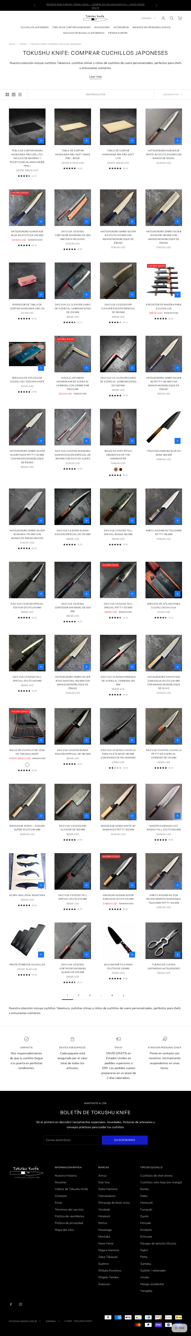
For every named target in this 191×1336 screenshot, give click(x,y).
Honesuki (146, 1203)
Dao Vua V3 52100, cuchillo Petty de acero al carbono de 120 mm (164, 754)
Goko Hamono (108, 1189)
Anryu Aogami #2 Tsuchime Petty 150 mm (164, 532)
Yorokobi (104, 1210)
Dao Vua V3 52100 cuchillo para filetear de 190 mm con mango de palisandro (118, 754)
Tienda (22, 44)
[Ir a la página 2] (123, 995)
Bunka (144, 1189)
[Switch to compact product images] (20, 94)
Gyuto (144, 1216)
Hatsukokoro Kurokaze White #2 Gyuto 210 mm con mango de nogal (164, 154)
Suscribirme (124, 1140)
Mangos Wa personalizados (151, 27)
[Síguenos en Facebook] (11, 1304)
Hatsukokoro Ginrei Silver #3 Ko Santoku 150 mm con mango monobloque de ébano (72, 682)
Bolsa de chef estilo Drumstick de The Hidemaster (118, 454)
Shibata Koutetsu (109, 1271)
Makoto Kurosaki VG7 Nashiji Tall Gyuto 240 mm (164, 827)
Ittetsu (102, 1223)
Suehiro (103, 1264)
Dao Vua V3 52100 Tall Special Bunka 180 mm (118, 532)
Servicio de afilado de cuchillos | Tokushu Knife (27, 379)
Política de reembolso (69, 1216)
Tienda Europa (118, 33)
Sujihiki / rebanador (153, 1271)
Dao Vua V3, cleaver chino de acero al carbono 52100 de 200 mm (118, 381)
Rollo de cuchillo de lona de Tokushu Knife (27, 752)
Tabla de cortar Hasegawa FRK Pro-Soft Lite (118, 154)
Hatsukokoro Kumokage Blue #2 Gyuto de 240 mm (27, 233)
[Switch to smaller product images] (13, 94)
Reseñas (60, 1182)
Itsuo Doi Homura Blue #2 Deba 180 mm (164, 452)
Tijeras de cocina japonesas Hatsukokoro (164, 966)
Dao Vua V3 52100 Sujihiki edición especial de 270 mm (73, 532)
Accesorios (121, 27)
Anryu (102, 1176)
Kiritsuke (146, 1237)
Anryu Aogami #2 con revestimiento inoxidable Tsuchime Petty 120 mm (163, 899)
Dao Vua (103, 1182)
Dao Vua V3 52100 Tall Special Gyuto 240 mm (27, 678)
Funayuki (146, 1210)
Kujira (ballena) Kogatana (27, 895)
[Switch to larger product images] (7, 94)
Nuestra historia (65, 1176)
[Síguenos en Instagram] (20, 1304)
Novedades (101, 27)
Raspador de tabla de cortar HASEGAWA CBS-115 (27, 306)
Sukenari (104, 1284)
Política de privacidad (69, 1223)
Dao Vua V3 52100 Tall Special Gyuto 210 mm (72, 897)
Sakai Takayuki (108, 1257)
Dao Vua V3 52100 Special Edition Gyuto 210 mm (27, 605)
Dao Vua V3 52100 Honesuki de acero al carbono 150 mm (118, 680)
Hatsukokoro (106, 1196)
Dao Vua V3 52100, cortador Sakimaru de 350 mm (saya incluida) (72, 235)
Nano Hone (105, 1243)
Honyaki (145, 1223)
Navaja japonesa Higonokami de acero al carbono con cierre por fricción (72, 383)
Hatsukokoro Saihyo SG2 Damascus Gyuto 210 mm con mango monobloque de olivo (163, 682)
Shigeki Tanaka (108, 1277)
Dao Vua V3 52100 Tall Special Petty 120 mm (118, 605)
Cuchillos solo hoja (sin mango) (161, 1182)
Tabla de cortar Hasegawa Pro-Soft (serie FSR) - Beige (72, 154)
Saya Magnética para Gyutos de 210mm (118, 966)
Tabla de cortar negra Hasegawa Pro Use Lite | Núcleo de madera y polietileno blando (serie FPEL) (27, 158)
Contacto (61, 1196)
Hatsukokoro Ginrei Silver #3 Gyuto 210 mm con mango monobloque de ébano (118, 237)
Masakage (105, 1230)
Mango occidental (152, 1284)
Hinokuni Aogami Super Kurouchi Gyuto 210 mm (118, 897)
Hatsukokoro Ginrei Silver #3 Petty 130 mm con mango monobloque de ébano (163, 383)
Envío (58, 1203)
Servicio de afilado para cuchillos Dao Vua (163, 605)
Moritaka (104, 1237)
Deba (143, 1196)
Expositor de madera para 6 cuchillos (163, 306)
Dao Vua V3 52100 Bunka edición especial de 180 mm (73, 752)
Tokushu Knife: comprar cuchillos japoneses (55, 44)
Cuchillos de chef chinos (156, 1176)
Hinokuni (104, 1216)
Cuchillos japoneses (34, 27)
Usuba (144, 1277)
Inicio (12, 44)
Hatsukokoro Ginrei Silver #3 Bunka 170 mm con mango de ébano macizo (27, 534)
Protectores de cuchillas (27, 964)
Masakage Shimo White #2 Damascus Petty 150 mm (118, 827)
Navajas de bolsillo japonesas (83, 33)
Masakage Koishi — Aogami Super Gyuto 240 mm (27, 827)
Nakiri (144, 1250)
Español (147, 18)
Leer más (95, 77)
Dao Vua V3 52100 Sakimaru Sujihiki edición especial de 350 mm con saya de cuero (73, 454)
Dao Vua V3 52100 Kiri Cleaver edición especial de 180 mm (118, 308)
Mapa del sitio (64, 1230)
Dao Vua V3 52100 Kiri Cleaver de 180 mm (73, 827)
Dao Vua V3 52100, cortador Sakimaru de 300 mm (73, 607)
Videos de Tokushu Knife (71, 1189)
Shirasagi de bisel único (114, 1203)
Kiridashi (146, 1230)
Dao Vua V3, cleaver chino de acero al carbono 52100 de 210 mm (73, 308)
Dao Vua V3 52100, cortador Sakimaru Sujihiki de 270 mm (72, 968)
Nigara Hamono (108, 1250)
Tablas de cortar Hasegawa (71, 27)
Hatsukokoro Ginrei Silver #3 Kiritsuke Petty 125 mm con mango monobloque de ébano (27, 456)
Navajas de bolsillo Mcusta (158, 1243)
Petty (144, 1257)
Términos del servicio (69, 1210)
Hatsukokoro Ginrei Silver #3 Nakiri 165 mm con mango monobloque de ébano (163, 237)
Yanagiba (146, 1291)
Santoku (145, 1264)
